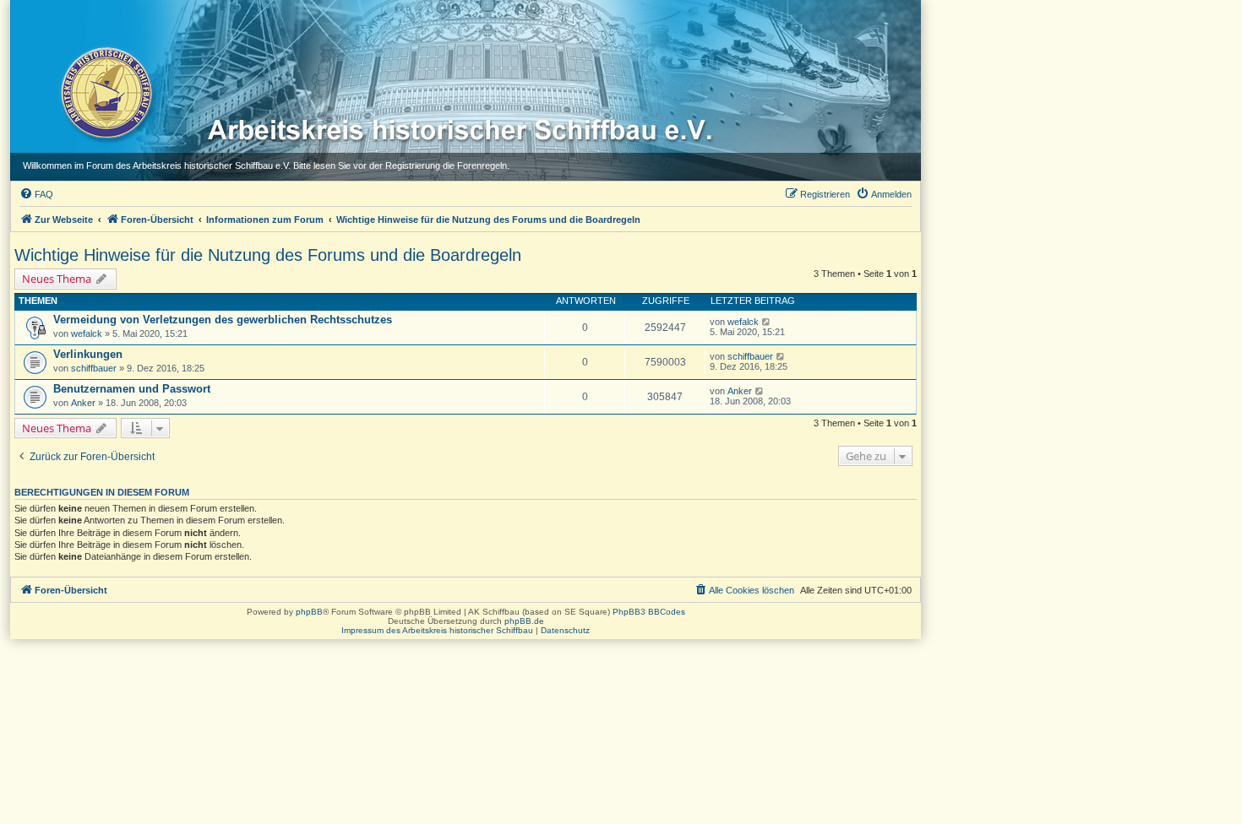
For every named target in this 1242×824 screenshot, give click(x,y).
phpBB (309, 611)
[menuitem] (36, 194)
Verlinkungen (88, 354)
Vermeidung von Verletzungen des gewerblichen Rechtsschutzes (222, 319)
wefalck (86, 333)
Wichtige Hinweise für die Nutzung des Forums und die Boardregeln (267, 255)
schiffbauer (94, 368)
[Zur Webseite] (105, 92)
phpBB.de (524, 621)
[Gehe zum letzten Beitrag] (766, 322)
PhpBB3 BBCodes (649, 611)
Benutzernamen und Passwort (131, 388)
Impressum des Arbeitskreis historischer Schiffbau (437, 630)
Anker (83, 403)
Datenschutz (565, 630)
